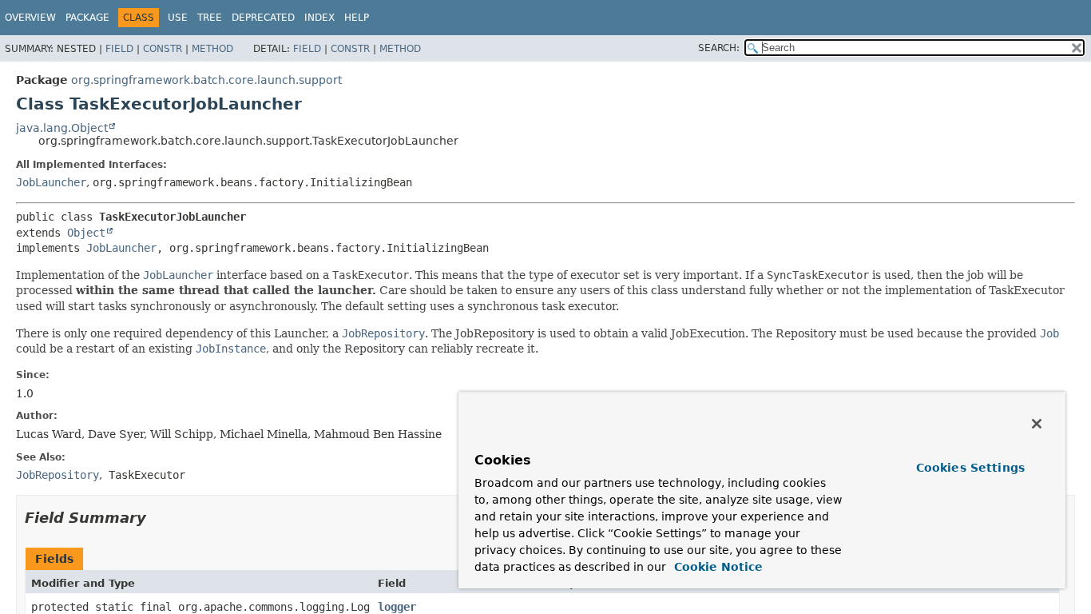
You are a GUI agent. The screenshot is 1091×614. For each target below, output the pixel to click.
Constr (162, 48)
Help (356, 17)
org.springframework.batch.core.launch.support (206, 80)
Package (87, 17)
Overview (30, 17)
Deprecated (263, 17)
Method (212, 48)
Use (178, 17)
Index (319, 17)
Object (86, 232)
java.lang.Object (62, 128)
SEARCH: (719, 48)
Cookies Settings (970, 467)
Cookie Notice (716, 566)
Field (119, 48)
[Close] (1036, 423)
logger (397, 606)
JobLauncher (51, 182)
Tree (209, 17)
